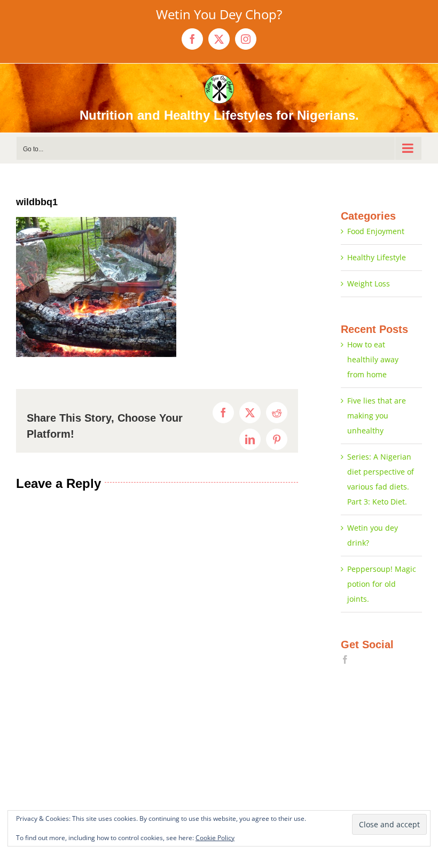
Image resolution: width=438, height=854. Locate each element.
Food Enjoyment (375, 231)
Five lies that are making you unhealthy (376, 415)
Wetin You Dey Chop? (219, 14)
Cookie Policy (214, 837)
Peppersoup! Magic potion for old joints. (381, 584)
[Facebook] (345, 659)
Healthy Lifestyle (376, 257)
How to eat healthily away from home (372, 359)
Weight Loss (368, 283)
